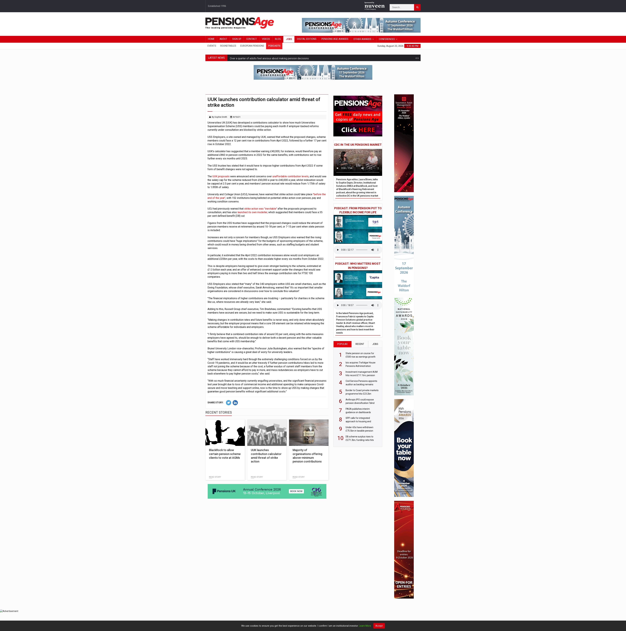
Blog (278, 39)
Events (212, 45)
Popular (342, 344)
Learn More (365, 625)
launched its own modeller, (253, 212)
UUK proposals (221, 176)
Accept (379, 625)
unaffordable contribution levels (290, 176)
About (223, 39)
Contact (251, 39)
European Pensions (252, 45)
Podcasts (274, 45)
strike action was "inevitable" (260, 208)
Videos (266, 39)
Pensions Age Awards (334, 39)
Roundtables (228, 45)
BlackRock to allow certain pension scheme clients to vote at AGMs (225, 453)
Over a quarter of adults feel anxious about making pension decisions (269, 57)
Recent (360, 344)
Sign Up (236, 39)
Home (211, 39)
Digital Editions (306, 39)
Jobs (289, 39)
